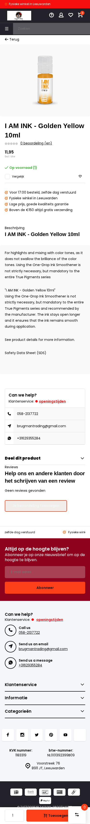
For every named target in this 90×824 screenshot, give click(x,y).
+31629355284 (29, 438)
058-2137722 (27, 413)
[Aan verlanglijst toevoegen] (80, 176)
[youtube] (66, 735)
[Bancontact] (45, 792)
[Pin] (60, 792)
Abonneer (45, 587)
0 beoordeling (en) (36, 143)
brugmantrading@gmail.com (41, 426)
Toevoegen (58, 815)
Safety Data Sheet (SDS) (25, 352)
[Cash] (74, 792)
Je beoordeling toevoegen (35, 505)
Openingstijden (52, 401)
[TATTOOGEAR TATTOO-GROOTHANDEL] (19, 15)
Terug (14, 39)
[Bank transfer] (31, 792)
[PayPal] (45, 801)
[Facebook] (8, 735)
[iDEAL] (16, 792)
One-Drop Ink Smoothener (43, 296)
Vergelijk (18, 176)
